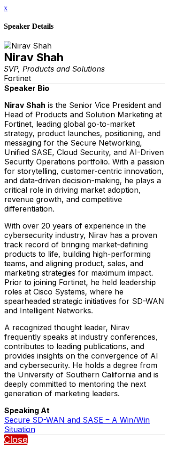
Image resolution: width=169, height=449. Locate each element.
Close (16, 439)
